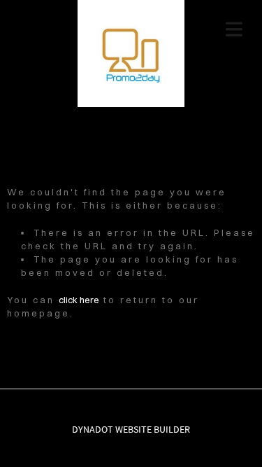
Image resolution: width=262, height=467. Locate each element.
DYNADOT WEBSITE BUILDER (131, 429)
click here (79, 299)
